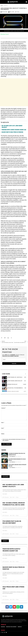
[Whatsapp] (18, 606)
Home (2, 5)
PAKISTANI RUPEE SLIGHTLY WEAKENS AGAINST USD (14, 129)
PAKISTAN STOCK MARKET (11, 626)
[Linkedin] (21, 606)
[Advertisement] (14, 92)
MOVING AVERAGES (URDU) (13, 391)
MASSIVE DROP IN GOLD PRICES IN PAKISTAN (12, 132)
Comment (3, 408)
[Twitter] (10, 606)
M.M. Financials (12, 456)
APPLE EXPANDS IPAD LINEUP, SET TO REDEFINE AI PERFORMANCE (14, 9)
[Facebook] (7, 606)
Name (2, 422)
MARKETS (6, 5)
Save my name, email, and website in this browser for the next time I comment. (14, 440)
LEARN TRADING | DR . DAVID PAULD (14, 377)
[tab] (14, 377)
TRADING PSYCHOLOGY (12, 384)
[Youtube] (14, 606)
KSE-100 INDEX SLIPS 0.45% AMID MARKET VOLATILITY (12, 126)
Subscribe (14, 363)
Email (2, 428)
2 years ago (18, 456)
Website (2, 433)
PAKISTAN (3, 626)
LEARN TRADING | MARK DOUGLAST (14, 380)
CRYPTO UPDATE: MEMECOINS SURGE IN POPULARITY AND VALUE (17, 465)
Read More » (5, 512)
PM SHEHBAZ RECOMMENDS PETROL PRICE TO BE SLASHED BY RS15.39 (17, 454)
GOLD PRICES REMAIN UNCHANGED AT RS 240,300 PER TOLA (17, 459)
